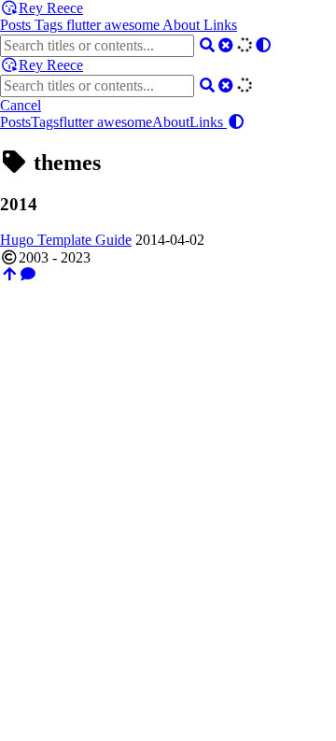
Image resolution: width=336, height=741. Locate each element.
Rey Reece (51, 8)
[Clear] (226, 45)
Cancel (20, 105)
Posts (17, 25)
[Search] (207, 45)
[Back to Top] (9, 274)
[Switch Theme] (263, 45)
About (182, 25)
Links (220, 25)
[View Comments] (28, 274)
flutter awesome (114, 25)
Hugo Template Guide (66, 240)
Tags (50, 25)
